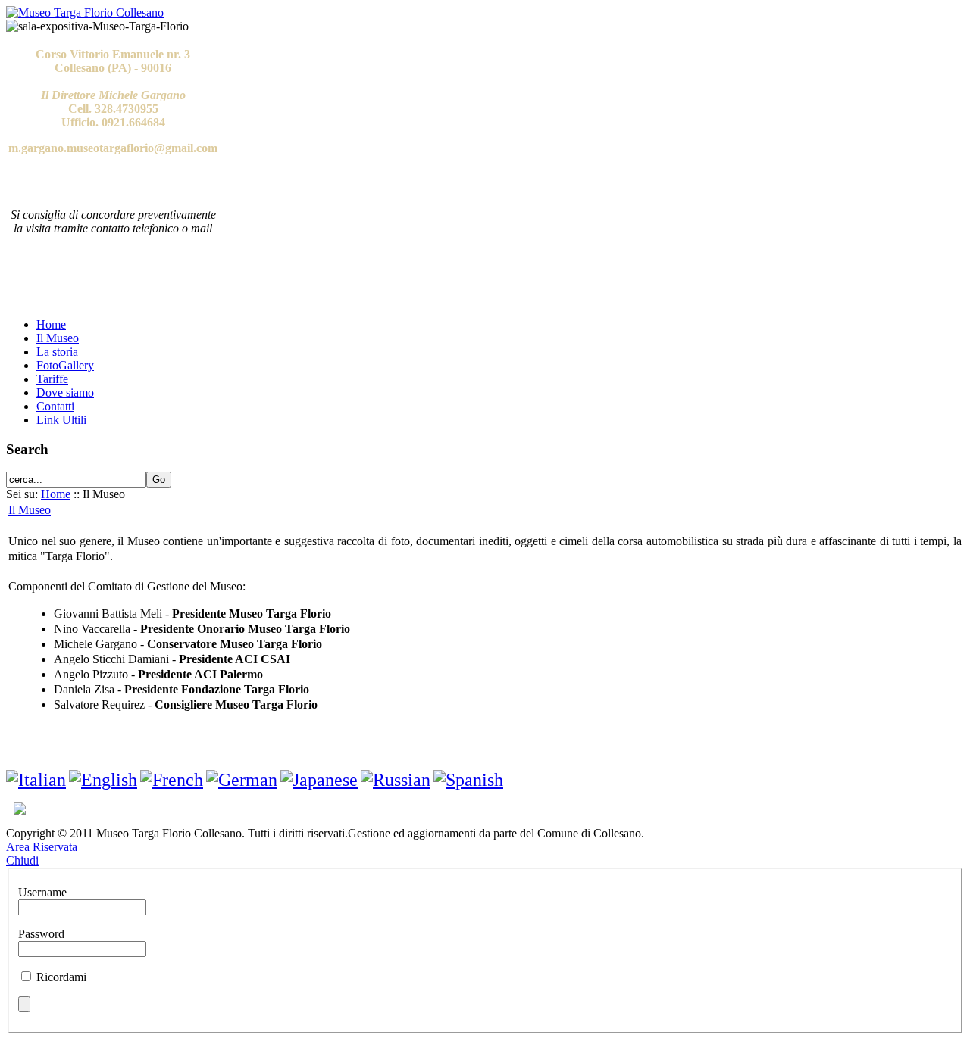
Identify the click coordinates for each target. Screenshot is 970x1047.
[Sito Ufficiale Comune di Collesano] (16, 810)
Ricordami (61, 977)
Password (41, 933)
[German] (241, 779)
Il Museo (29, 509)
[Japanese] (319, 779)
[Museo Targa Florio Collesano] (85, 12)
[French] (171, 779)
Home (55, 494)
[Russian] (395, 779)
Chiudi (22, 860)
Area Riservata (41, 846)
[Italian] (36, 779)
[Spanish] (468, 779)
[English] (103, 779)
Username (42, 892)
